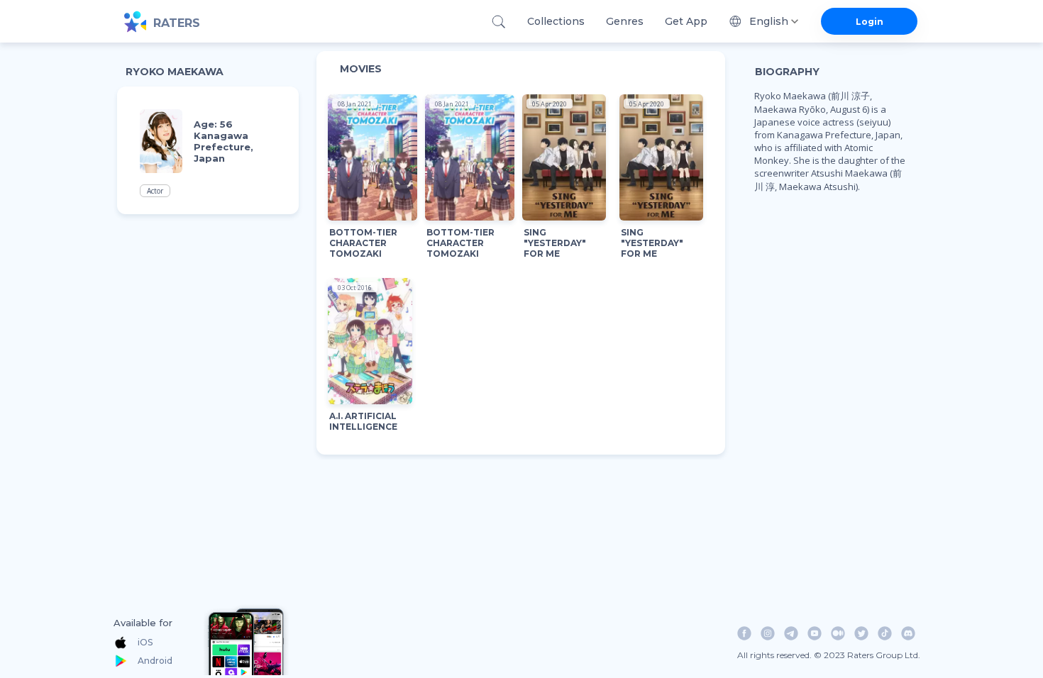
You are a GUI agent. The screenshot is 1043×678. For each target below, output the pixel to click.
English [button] (768, 21)
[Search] (498, 21)
